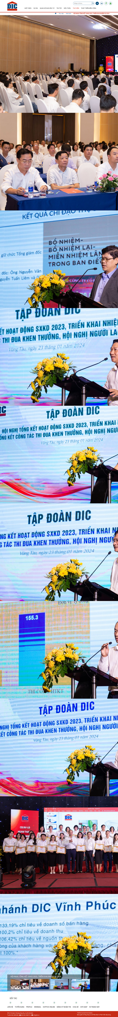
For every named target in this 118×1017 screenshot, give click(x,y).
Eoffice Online (49, 1007)
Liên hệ (10, 1007)
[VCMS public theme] (12, 6)
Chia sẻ (76, 1007)
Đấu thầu (67, 8)
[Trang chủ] (55, 13)
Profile (29, 1007)
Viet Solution (89, 1013)
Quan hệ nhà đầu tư (47, 8)
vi (97, 3)
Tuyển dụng (19, 1007)
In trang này (94, 1007)
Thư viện (76, 8)
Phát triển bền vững (88, 8)
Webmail (37, 1007)
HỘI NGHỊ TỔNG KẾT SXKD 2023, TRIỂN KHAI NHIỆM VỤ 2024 (91, 13)
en (102, 3)
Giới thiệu (28, 8)
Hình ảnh (68, 13)
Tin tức (59, 8)
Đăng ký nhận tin (64, 1007)
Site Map (83, 1007)
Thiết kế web (80, 1013)
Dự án (36, 8)
